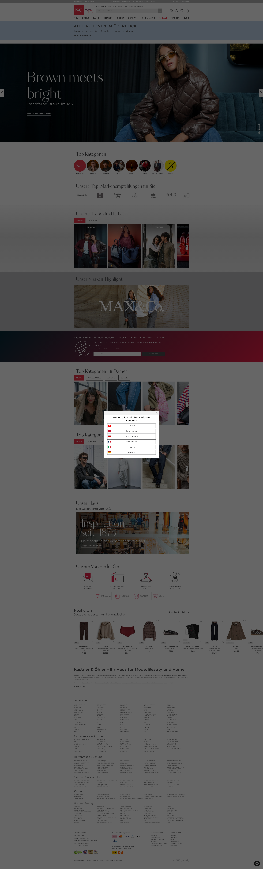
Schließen (157, 413)
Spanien (131, 452)
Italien (131, 447)
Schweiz (132, 426)
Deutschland (131, 436)
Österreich (131, 431)
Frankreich (131, 442)
